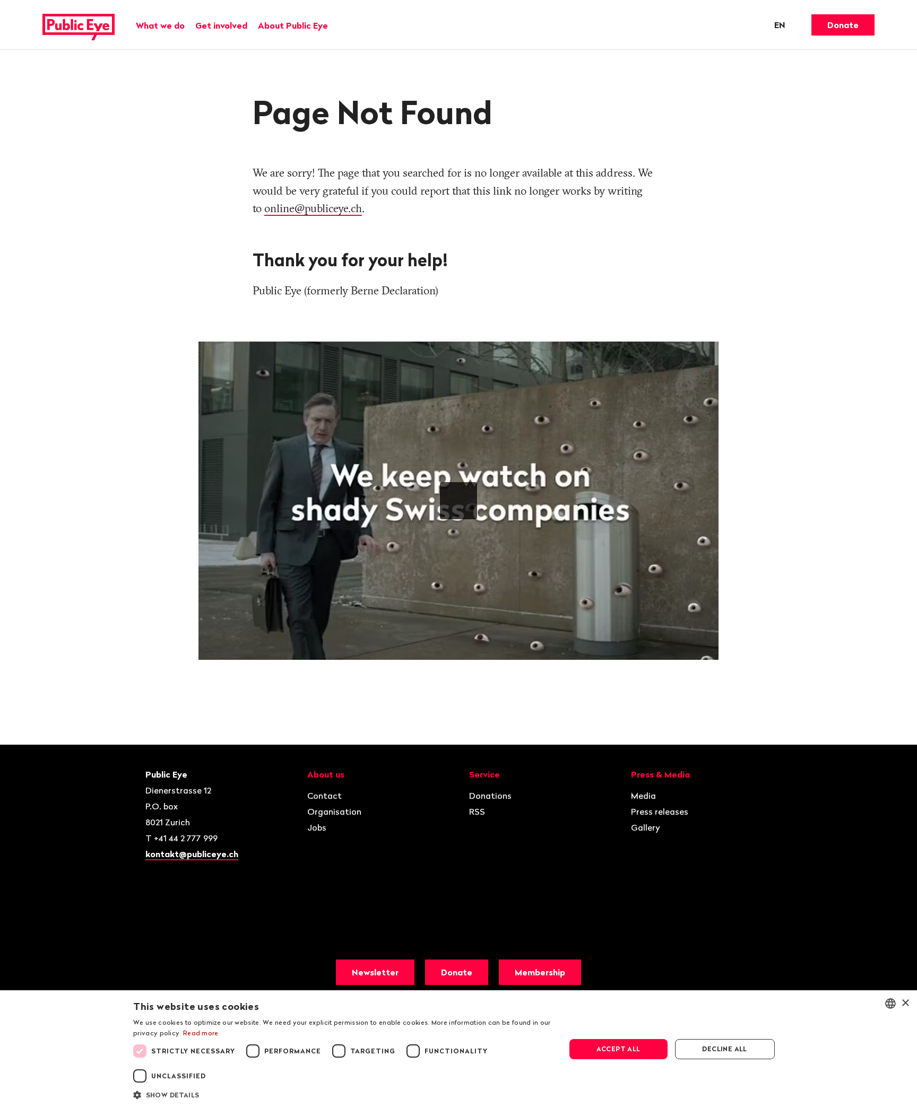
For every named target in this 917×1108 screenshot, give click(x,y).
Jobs (316, 827)
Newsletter (375, 972)
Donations (490, 795)
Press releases (659, 811)
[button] (342, 1094)
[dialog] (458, 1049)
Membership (540, 972)
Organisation (334, 811)
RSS (477, 811)
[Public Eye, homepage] (78, 25)
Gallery (645, 827)
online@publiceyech (313, 208)
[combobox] (890, 1003)
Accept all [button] (618, 1049)
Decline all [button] (724, 1049)
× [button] (905, 1003)
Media (643, 795)
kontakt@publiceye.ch (191, 854)
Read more (201, 1033)
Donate (843, 25)
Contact (324, 795)
